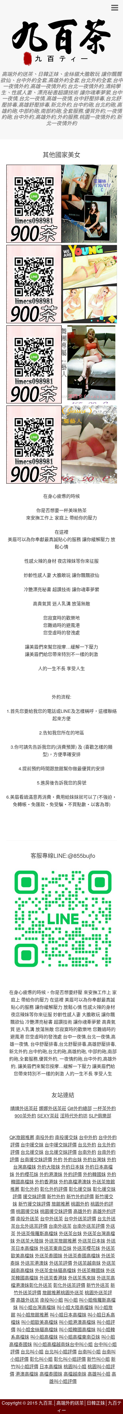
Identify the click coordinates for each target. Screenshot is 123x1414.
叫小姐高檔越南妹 (51, 1344)
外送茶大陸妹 (29, 1240)
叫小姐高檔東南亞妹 (79, 1337)
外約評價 (73, 1174)
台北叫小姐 (32, 1351)
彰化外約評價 (54, 1189)
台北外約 (87, 1144)
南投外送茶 (27, 1218)
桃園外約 (80, 1203)
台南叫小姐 (89, 1351)
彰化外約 (30, 1189)
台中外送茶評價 (80, 1218)
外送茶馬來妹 (82, 1277)
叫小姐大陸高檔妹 (75, 1307)
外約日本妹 (72, 1167)
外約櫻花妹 (26, 1174)
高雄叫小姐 (99, 1373)
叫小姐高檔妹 (44, 1337)
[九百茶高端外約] (61, 63)
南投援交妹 (66, 1137)
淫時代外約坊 (74, 1115)
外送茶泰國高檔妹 (82, 1255)
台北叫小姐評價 (61, 1351)
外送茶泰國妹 (48, 1255)
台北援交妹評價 (61, 1152)
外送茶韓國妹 (91, 1270)
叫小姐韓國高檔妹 (77, 1329)
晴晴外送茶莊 (24, 1108)
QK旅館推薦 (21, 1137)
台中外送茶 (51, 1218)
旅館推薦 (60, 1203)
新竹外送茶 (97, 1285)
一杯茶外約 (104, 1108)
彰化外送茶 (40, 1285)
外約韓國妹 (94, 1174)
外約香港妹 (46, 1181)
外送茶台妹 (70, 1233)
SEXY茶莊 (48, 1115)
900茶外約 (25, 1115)
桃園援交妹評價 (56, 1211)
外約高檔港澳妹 (75, 1181)
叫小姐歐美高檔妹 (39, 1322)
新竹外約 (56, 1196)
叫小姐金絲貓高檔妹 (37, 1329)
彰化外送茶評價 (69, 1285)
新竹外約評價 (80, 1196)
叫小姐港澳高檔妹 (77, 1322)
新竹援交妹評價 (34, 1203)
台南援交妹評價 (36, 1159)
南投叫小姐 (51, 1300)
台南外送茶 (60, 1226)
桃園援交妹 (27, 1211)
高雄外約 (82, 1211)
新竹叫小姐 (98, 1359)
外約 (57, 1159)
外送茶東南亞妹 (55, 1248)
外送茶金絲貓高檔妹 (55, 1270)
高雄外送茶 (27, 1300)
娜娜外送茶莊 (52, 1108)
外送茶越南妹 (87, 1263)
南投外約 (44, 1137)
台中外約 (88, 1137)
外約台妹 (73, 1159)
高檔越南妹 (75, 1373)
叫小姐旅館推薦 (33, 1314)
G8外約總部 (80, 1108)
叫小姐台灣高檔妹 (37, 1307)
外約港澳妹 (50, 1174)
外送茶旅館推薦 (61, 1240)
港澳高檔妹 (26, 1373)
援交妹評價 (34, 1196)
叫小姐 (71, 1300)
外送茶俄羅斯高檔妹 (37, 1233)
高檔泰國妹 (50, 1373)
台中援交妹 (32, 1144)
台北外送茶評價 (31, 1226)
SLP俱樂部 (100, 1115)
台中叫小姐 (81, 1344)
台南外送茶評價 (89, 1226)
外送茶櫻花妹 (86, 1248)
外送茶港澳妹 (34, 1263)
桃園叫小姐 (75, 1366)
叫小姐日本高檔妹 (68, 1314)
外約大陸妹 (48, 1167)
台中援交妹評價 (61, 1144)
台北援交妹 (32, 1152)
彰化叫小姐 (41, 1359)
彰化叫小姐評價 (70, 1359)
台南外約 (87, 1152)
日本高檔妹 (50, 1366)
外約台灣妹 (94, 1159)
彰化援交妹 (80, 1189)
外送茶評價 (60, 1263)
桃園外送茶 (72, 1292)
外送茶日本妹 (91, 1240)
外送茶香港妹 (53, 1277)
